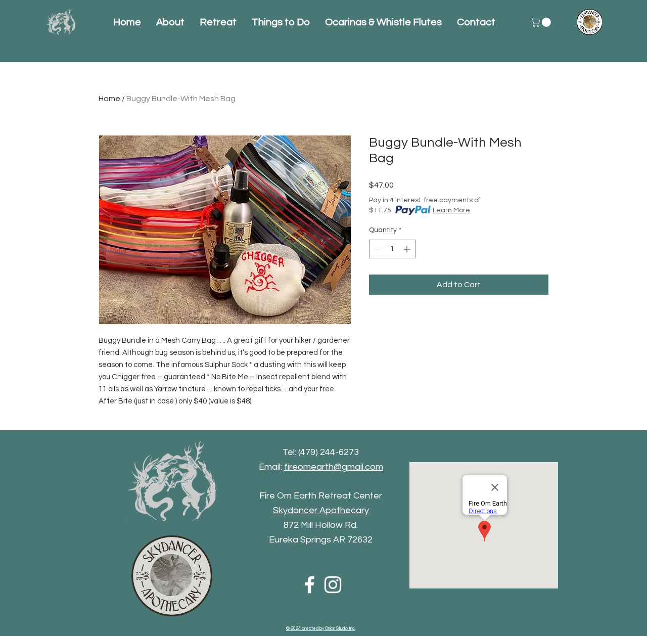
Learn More (451, 210)
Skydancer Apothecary (321, 510)
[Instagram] (332, 584)
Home (109, 99)
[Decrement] (377, 249)
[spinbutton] (392, 249)
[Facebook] (309, 584)
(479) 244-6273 (328, 452)
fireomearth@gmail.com (333, 467)
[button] (542, 22)
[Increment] (407, 249)
